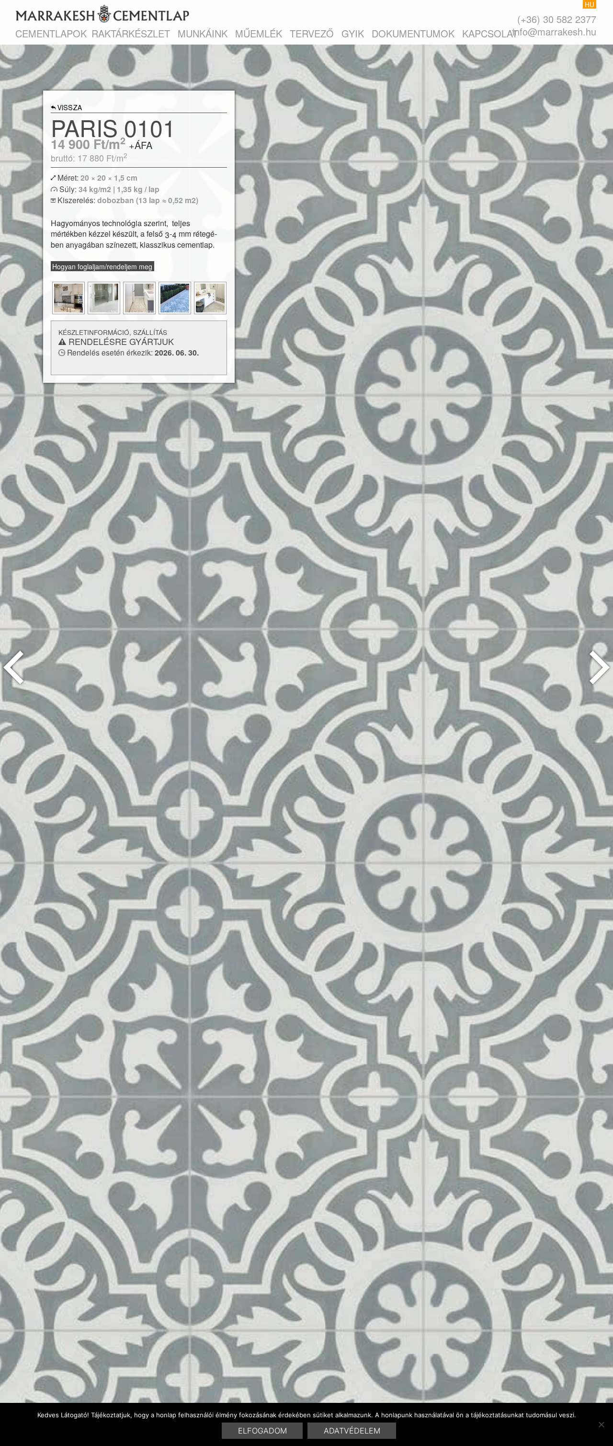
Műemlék (258, 33)
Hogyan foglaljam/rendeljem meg (102, 266)
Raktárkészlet (130, 33)
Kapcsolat (490, 33)
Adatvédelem (352, 1430)
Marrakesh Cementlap (102, 13)
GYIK (352, 33)
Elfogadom (262, 1430)
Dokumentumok (413, 33)
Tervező (312, 33)
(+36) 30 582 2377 (556, 19)
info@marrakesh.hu (554, 31)
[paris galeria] (68, 298)
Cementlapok (51, 33)
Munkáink (202, 33)
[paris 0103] (600, 667)
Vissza (69, 108)
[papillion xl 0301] (13, 667)
